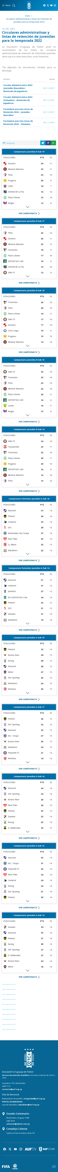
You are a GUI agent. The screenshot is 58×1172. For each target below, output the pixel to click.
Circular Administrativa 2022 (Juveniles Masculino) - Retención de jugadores (17, 88)
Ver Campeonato (28, 213)
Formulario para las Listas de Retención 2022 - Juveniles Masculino (18, 112)
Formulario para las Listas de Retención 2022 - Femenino (18, 122)
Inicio (27, 15)
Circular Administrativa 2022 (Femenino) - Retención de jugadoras (17, 100)
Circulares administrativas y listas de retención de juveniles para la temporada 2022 (29, 20)
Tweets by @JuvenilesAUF (9, 984)
